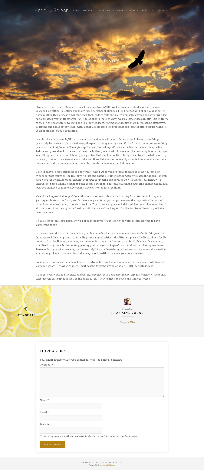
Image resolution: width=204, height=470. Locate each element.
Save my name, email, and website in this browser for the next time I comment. (90, 436)
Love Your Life (25, 315)
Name (44, 400)
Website (45, 424)
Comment (46, 364)
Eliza (132, 322)
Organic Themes (108, 465)
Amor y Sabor (51, 10)
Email (44, 412)
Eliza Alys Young (127, 312)
